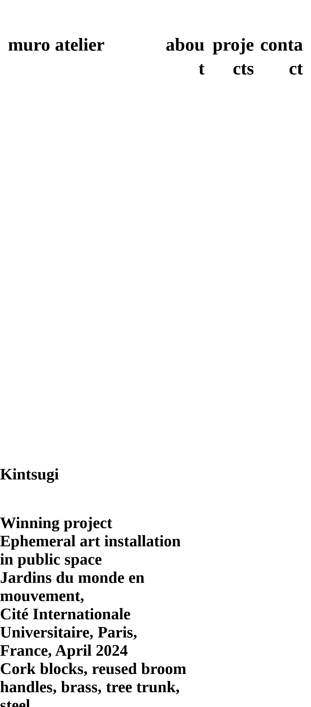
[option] (93, 289)
